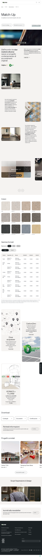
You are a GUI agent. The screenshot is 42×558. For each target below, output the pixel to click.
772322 (25, 290)
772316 (25, 272)
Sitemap (29, 534)
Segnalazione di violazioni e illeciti (21, 532)
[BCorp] (3, 543)
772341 (37, 276)
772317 (25, 285)
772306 (25, 263)
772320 (25, 295)
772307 (31, 263)
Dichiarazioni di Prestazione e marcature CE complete (6, 533)
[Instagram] (24, 550)
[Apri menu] (39, 2)
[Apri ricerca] (36, 2)
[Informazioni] (12, 255)
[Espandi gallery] (37, 179)
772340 (37, 295)
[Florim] (4, 2)
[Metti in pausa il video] (36, 42)
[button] (19, 190)
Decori (12, 250)
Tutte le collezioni (11, 6)
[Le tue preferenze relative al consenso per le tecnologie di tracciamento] (40, 556)
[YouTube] (28, 550)
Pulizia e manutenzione (19, 527)
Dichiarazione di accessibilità (6, 535)
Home (2, 6)
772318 (25, 267)
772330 (37, 272)
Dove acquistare (18, 534)
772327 (31, 295)
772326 (31, 281)
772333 (37, 281)
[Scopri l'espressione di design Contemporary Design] (21, 494)
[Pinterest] (38, 550)
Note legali (30, 527)
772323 (31, 272)
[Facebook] (29, 550)
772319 (25, 281)
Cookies (29, 532)
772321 (25, 276)
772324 (31, 285)
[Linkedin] (31, 550)
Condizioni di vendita (5, 527)
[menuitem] (9, 246)
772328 (31, 276)
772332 (37, 267)
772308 (37, 263)
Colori (5, 250)
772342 (37, 290)
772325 (31, 267)
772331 (37, 285)
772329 (31, 290)
